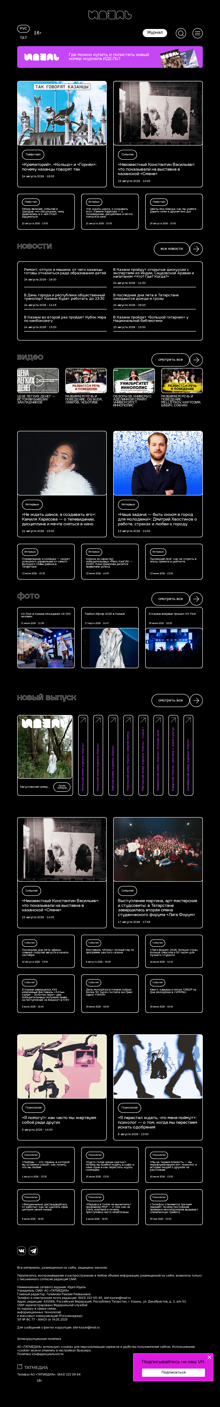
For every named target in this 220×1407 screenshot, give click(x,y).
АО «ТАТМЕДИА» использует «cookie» (45, 1346)
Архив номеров (62, 787)
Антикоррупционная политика (39, 1338)
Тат (23, 38)
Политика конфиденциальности (40, 1354)
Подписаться (173, 1372)
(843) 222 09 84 (69, 1374)
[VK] (21, 1250)
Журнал (155, 33)
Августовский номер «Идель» (34, 787)
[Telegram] (33, 1250)
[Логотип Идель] (110, 15)
